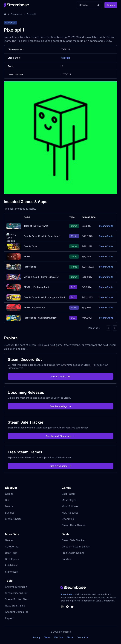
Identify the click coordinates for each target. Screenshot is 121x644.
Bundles (9, 512)
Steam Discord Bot (16, 593)
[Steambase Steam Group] (67, 606)
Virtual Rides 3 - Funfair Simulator (41, 277)
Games (9, 493)
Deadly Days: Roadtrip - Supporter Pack (45, 297)
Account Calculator (16, 611)
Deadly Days (30, 246)
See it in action (58, 376)
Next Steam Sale (15, 605)
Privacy (36, 637)
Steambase (66, 594)
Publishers (11, 565)
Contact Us (82, 637)
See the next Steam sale (58, 436)
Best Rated (68, 493)
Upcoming (68, 518)
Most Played (69, 500)
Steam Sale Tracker (73, 540)
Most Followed (70, 506)
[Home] (5, 14)
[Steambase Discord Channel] (62, 606)
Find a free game (58, 466)
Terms (47, 637)
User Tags (11, 552)
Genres (9, 540)
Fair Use (58, 637)
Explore (111, 5)
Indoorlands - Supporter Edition (40, 317)
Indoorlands (30, 266)
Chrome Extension (16, 586)
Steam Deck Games (73, 525)
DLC (7, 500)
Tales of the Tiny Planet (36, 226)
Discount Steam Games (76, 546)
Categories (11, 546)
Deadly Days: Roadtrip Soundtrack (42, 236)
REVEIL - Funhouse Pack (36, 287)
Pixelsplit (31, 14)
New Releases (70, 512)
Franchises (16, 14)
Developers (12, 559)
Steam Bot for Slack (17, 599)
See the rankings (58, 406)
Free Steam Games (73, 552)
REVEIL (27, 256)
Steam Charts (106, 226)
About (70, 637)
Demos (9, 506)
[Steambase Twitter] (72, 606)
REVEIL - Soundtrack (34, 307)
